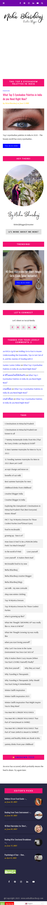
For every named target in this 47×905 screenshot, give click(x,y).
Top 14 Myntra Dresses (14, 600)
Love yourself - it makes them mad (19, 557)
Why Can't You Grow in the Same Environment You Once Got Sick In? (19, 650)
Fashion (6, 90)
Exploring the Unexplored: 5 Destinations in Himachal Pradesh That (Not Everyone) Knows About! (22, 510)
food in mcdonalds (12, 529)
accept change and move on (16, 469)
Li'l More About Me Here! (24, 231)
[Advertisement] (23, 54)
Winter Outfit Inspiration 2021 (17, 696)
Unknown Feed (24, 757)
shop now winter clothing (15, 594)
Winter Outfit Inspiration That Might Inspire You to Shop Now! (23, 704)
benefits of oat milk (13, 475)
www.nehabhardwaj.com (32, 898)
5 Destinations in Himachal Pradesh (19, 423)
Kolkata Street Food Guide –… (16, 798)
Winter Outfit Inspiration (15, 690)
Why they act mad (32, 668)
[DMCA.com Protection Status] (10, 871)
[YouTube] (37, 3)
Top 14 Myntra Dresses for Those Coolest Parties (21, 608)
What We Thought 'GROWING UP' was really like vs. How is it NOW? (23, 624)
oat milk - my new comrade (16, 588)
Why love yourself (12, 668)
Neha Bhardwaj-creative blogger (18, 576)
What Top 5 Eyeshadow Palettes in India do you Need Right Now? (22, 97)
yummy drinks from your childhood (19, 744)
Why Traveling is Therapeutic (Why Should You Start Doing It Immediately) (22, 682)
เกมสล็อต (7, 389)
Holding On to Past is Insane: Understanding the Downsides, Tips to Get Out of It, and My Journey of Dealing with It (23, 355)
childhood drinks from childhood (18, 487)
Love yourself (32, 551)
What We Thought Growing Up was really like (21, 634)
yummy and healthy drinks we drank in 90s (22, 738)
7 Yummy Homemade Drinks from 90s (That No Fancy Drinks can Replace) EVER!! (23, 441)
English (30, 903)
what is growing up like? (14, 616)
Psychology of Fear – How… (15, 854)
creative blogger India (14, 493)
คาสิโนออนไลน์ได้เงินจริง (14, 375)
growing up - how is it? (14, 535)
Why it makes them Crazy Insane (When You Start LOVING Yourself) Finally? (21, 660)
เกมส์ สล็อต (8, 399)
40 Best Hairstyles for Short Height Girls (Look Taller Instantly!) (23, 273)
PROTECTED (10, 904)
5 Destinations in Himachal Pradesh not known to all (21, 431)
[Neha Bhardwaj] (23, 17)
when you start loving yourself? (17, 642)
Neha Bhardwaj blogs (13, 582)
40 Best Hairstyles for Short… (16, 825)
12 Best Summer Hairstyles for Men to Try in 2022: (23, 451)
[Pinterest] (23, 3)
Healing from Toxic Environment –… (18, 812)
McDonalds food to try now (16, 563)
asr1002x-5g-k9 (9, 351)
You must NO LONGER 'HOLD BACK (19, 712)
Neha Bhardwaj (11, 103)
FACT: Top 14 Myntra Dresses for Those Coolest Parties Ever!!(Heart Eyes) (21, 521)
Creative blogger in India (15, 499)
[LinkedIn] (32, 3)
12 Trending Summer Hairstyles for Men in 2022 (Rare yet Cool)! (22, 461)
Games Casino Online (11, 365)
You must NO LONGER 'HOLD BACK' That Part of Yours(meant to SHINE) (21, 720)
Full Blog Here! (11, 146)
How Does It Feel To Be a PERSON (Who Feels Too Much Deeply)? (21, 543)
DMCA (2, 904)
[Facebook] (19, 3)
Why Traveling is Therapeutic (17, 674)
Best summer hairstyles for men (18, 481)
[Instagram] (28, 3)
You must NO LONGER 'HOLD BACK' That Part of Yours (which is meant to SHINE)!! (22, 730)
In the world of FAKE (13, 551)
